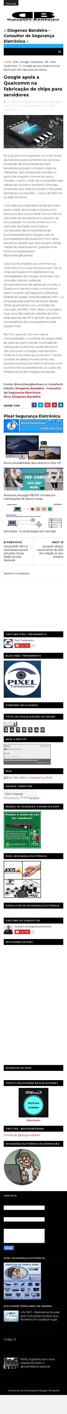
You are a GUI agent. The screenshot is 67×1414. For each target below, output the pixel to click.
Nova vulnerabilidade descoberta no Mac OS (32, 463)
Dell (15, 61)
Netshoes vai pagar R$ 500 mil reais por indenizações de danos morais (29, 497)
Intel (52, 61)
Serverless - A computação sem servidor (30, 531)
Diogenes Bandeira (26, 396)
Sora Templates (28, 1390)
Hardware (37, 61)
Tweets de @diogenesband (21, 1135)
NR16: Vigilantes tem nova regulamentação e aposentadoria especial (37, 1363)
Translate (33, 798)
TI (20, 65)
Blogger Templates (49, 1390)
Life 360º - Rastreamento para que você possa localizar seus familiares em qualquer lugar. (39, 1316)
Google (24, 61)
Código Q (10, 1339)
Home (7, 61)
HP (46, 61)
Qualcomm (10, 65)
